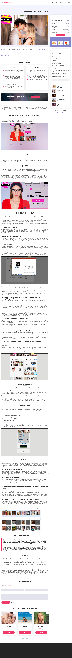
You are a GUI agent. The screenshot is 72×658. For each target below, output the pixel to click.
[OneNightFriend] (60, 43)
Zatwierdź (6, 602)
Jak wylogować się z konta (56, 63)
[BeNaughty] (66, 43)
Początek (35, 96)
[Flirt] (54, 43)
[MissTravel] (54, 100)
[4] (9, 585)
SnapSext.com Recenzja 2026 (57, 53)
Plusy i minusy (54, 55)
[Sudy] (54, 95)
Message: (3, 592)
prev (23, 638)
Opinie (57, 2)
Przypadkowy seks (5, 55)
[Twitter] (44, 49)
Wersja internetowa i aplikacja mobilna (59, 56)
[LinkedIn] (42, 49)
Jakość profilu (54, 58)
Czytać (8, 629)
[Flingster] (54, 104)
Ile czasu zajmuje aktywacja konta (58, 65)
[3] (8, 585)
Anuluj (12, 602)
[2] (6, 585)
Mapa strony (39, 651)
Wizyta (60, 35)
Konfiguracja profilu (55, 61)
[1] (5, 585)
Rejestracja (54, 60)
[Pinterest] (47, 49)
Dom (52, 2)
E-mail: (27, 587)
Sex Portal (62, 2)
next (27, 638)
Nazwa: (3, 587)
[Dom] (6, 2)
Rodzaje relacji (4, 52)
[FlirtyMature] (54, 86)
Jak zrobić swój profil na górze (57, 68)
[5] (10, 585)
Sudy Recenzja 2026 (60, 95)
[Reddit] (58, 112)
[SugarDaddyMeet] (54, 91)
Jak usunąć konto (55, 67)
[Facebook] (40, 49)
